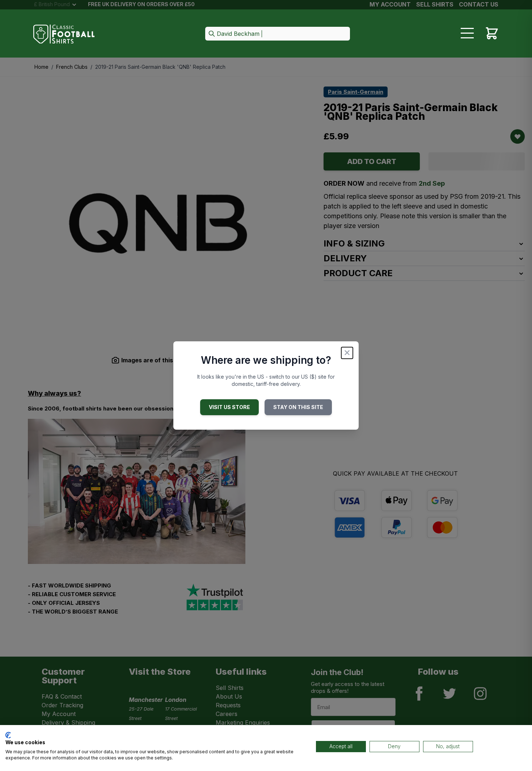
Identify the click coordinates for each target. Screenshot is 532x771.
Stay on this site (298, 407)
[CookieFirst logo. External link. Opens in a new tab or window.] (8, 735)
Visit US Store (229, 407)
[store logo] (64, 34)
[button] (277, 34)
